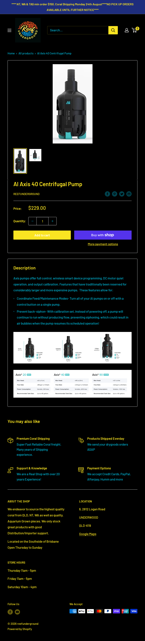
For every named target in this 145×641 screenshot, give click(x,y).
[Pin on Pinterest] (114, 194)
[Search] (113, 30)
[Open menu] (9, 30)
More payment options (103, 244)
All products (26, 53)
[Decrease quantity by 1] (32, 221)
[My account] (127, 30)
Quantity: (19, 221)
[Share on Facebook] (107, 194)
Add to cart (42, 235)
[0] (134, 30)
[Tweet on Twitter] (121, 194)
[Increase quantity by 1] (52, 221)
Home (11, 53)
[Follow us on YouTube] (17, 612)
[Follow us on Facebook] (10, 612)
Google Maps (87, 534)
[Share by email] (129, 194)
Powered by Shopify (20, 629)
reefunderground (26, 194)
